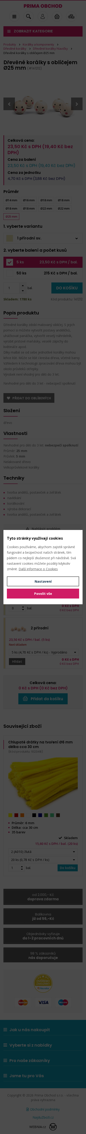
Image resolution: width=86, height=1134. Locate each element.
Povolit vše (43, 593)
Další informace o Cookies (38, 569)
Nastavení (43, 581)
